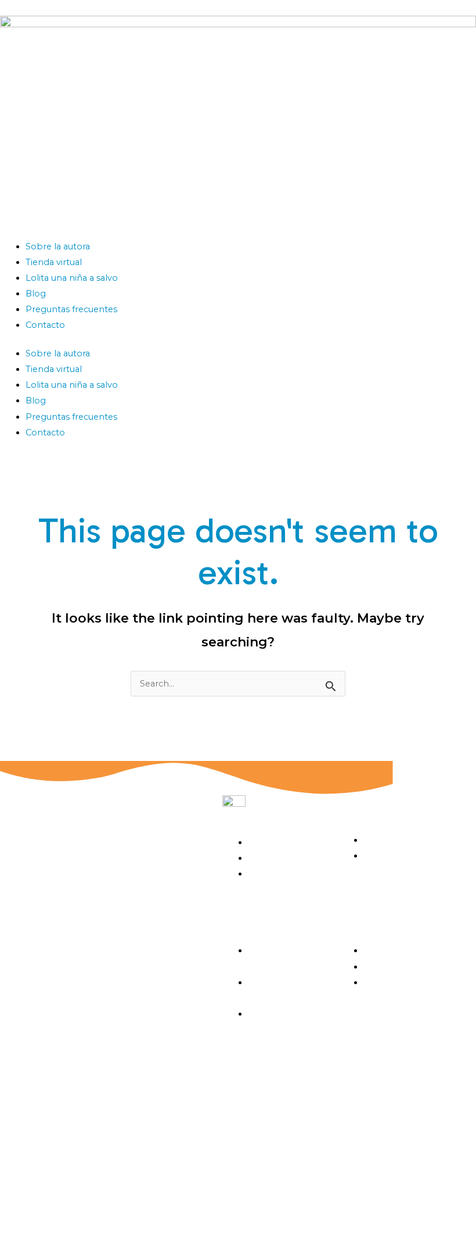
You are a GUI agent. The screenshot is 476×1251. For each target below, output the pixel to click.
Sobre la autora (58, 246)
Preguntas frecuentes (71, 309)
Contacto (45, 325)
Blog (36, 293)
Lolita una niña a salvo (72, 278)
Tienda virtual (54, 262)
